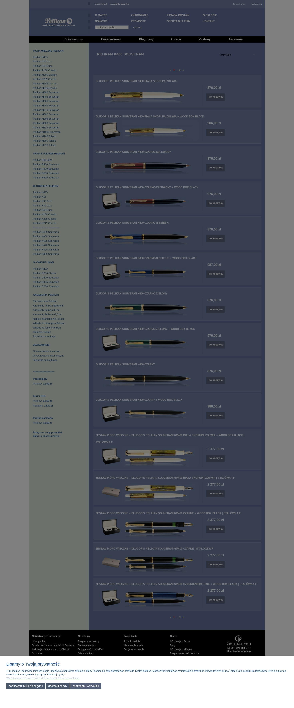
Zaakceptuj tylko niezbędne (26, 685)
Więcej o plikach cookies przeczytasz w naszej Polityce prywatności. (43, 678)
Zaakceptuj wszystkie (86, 685)
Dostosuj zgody (57, 685)
